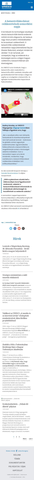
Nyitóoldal (6, 13)
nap (2, 222)
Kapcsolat (18, 470)
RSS (24, 477)
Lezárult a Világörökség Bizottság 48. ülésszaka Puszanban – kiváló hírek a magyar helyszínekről (16, 248)
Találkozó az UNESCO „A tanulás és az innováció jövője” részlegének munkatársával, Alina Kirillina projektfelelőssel (16, 317)
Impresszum (24, 474)
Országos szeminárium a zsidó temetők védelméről (14, 276)
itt (18, 208)
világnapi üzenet (19, 128)
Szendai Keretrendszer (9, 173)
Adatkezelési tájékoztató (13, 474)
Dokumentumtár (17, 462)
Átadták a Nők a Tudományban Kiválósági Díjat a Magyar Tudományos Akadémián (15, 347)
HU (32, 2)
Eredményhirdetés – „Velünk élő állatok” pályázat (15, 405)
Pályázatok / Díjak (17, 466)
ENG (29, 2)
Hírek (13, 13)
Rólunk (17, 455)
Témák (17, 459)
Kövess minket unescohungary (17, 451)
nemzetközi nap (11, 222)
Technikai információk (16, 477)
